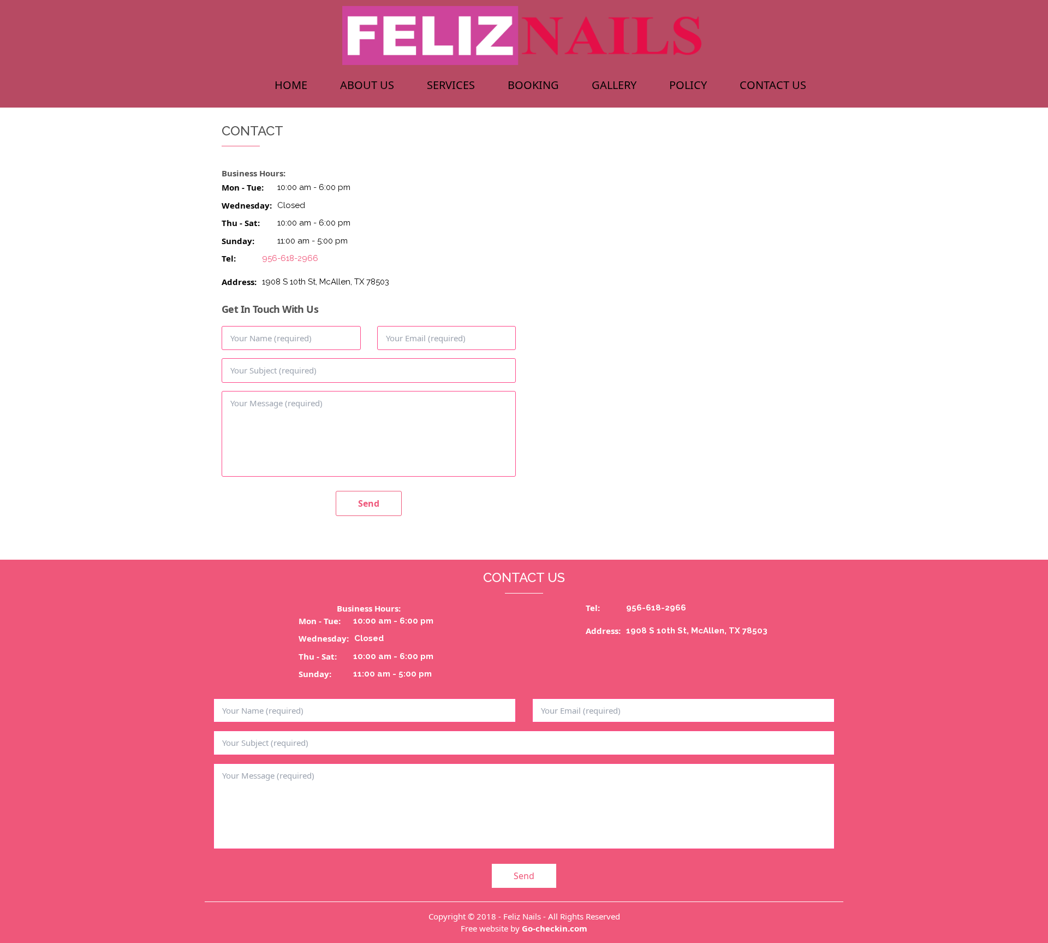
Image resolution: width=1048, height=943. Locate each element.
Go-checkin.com (554, 928)
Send (368, 503)
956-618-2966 (290, 258)
